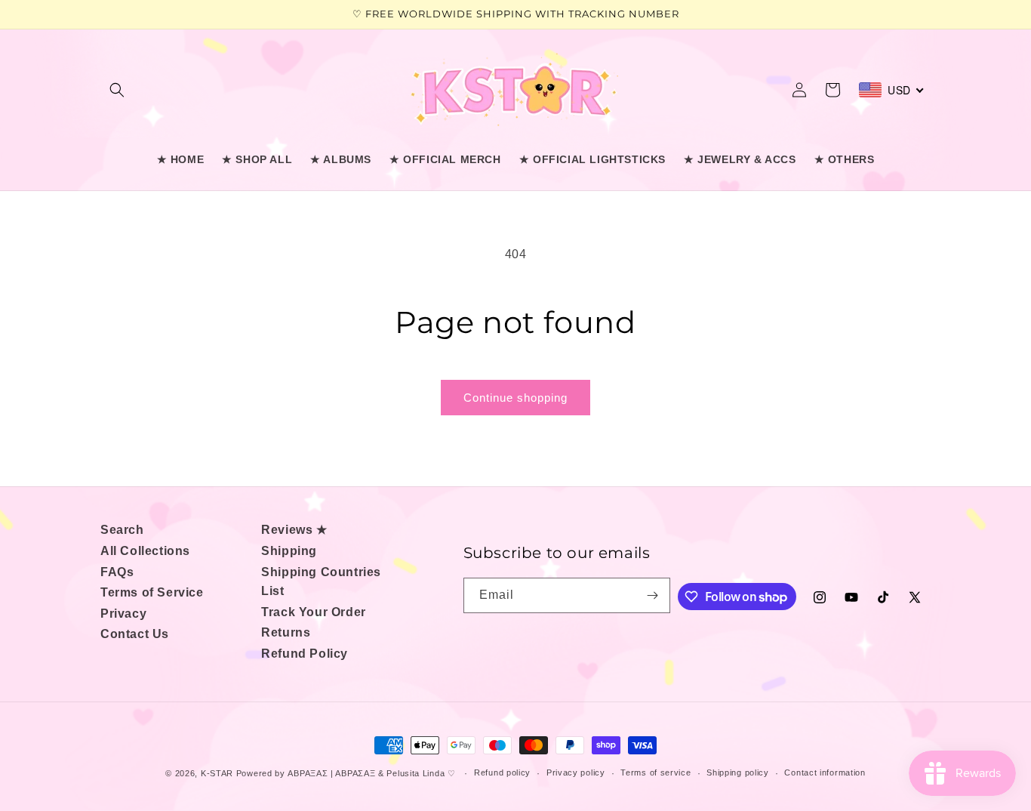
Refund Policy (304, 653)
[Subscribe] (652, 595)
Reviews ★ (294, 529)
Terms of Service (152, 592)
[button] (117, 89)
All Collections (145, 550)
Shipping (289, 550)
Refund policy (502, 772)
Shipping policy (737, 772)
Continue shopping (515, 397)
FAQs (117, 572)
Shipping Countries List (321, 582)
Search (122, 529)
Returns (285, 632)
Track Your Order (313, 612)
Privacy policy (575, 772)
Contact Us (134, 634)
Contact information (824, 772)
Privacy (123, 613)
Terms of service (655, 772)
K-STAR (217, 773)
